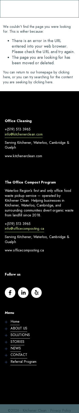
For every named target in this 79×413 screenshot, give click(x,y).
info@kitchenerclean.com (24, 134)
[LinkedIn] (23, 292)
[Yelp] (36, 292)
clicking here (42, 82)
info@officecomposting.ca (24, 228)
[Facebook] (10, 292)
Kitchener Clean (22, 8)
